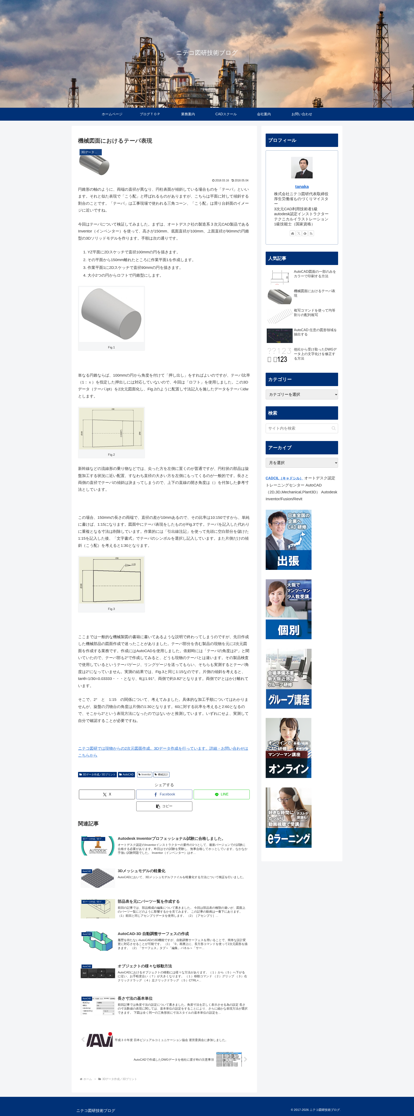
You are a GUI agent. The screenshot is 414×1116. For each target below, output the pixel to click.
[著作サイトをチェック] (292, 233)
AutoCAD (128, 774)
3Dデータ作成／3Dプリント (99, 774)
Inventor (146, 774)
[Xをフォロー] (299, 233)
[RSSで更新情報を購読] (311, 233)
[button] (164, 806)
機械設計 (163, 774)
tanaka (302, 186)
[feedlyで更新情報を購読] (305, 233)
